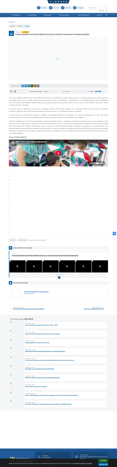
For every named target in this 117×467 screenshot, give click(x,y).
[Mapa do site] (63, 1)
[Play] (11, 91)
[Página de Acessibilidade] (66, 1)
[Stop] (15, 91)
